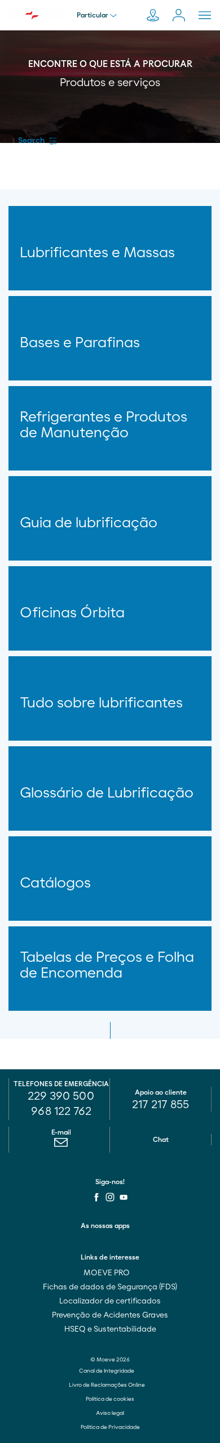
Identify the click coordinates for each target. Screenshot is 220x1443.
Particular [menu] (92, 15)
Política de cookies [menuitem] (110, 1399)
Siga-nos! (110, 1181)
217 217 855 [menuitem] (160, 1104)
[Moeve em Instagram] (110, 1197)
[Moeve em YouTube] (123, 1197)
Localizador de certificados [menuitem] (110, 1301)
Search (31, 141)
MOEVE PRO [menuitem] (107, 1273)
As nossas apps (105, 1225)
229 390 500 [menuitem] (61, 1096)
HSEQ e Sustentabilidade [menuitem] (110, 1329)
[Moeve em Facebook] (96, 1197)
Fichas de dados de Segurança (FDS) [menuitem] (110, 1287)
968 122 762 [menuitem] (61, 1111)
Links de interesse (110, 1257)
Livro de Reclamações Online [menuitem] (107, 1385)
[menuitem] (60, 1145)
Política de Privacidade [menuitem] (110, 1427)
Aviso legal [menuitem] (110, 1413)
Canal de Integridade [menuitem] (107, 1371)
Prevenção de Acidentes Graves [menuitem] (110, 1315)
